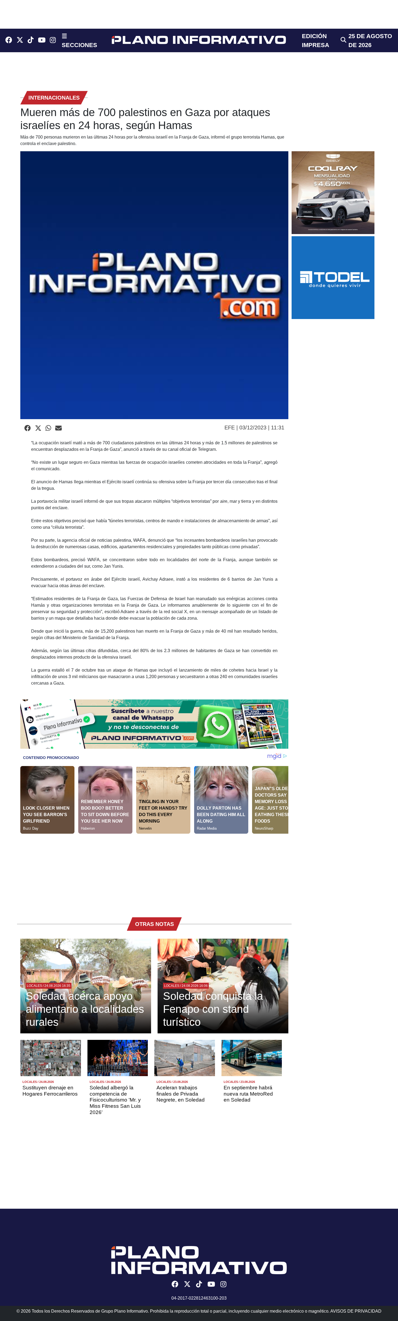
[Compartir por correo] (58, 428)
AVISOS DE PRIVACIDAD (355, 1311)
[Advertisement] (154, 871)
